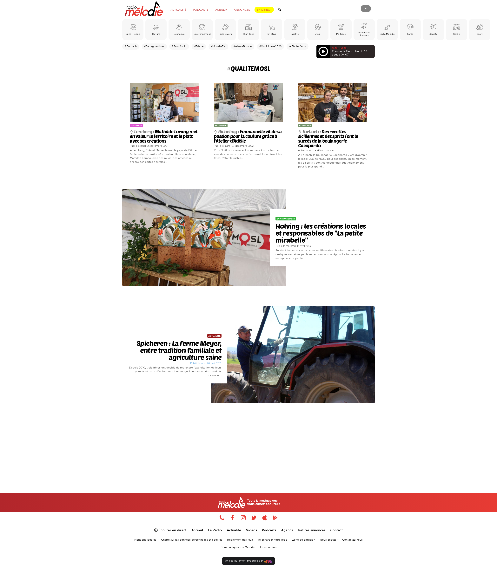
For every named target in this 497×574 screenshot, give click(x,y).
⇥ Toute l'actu (297, 46)
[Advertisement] (248, 443)
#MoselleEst (218, 46)
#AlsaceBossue (242, 46)
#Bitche (199, 46)
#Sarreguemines (154, 46)
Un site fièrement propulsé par (244, 561)
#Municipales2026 (270, 46)
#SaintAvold (179, 46)
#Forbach (131, 46)
